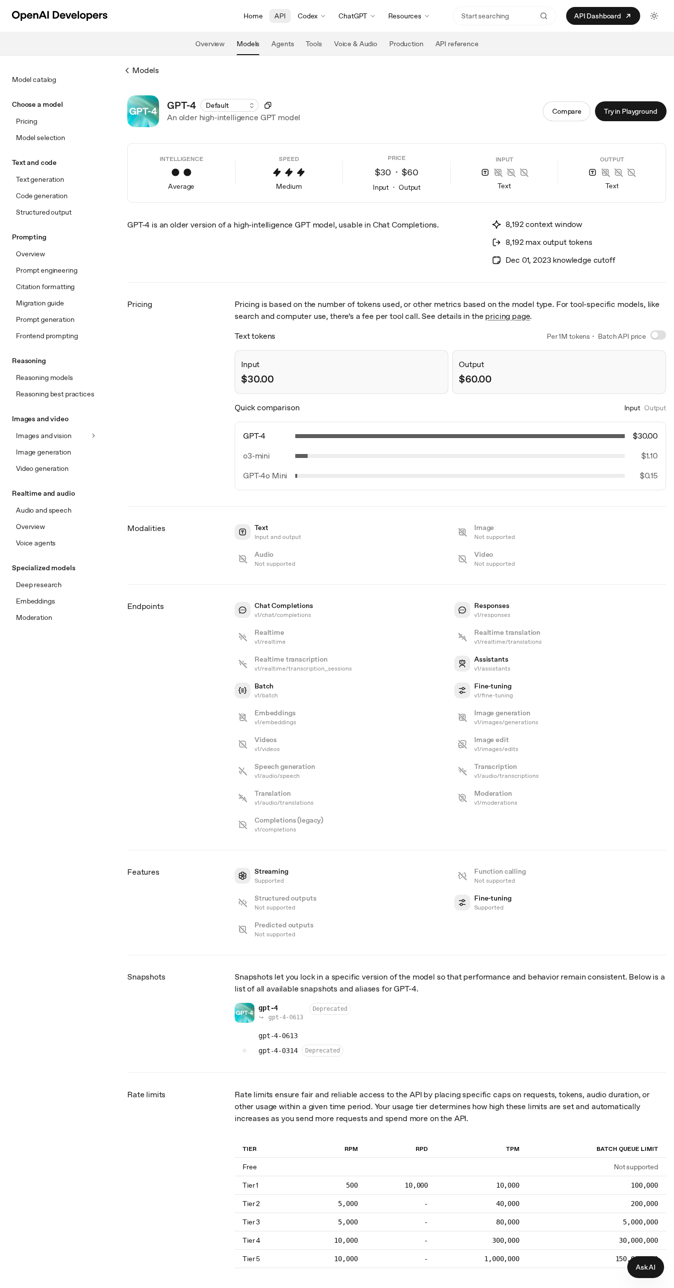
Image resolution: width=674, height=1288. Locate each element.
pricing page (507, 316)
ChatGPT (352, 16)
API (280, 16)
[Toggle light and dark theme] (654, 16)
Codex (308, 16)
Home (253, 16)
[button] (229, 105)
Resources (404, 16)
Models (145, 70)
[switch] (658, 335)
